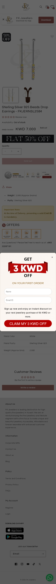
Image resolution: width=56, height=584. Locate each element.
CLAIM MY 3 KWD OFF (28, 323)
